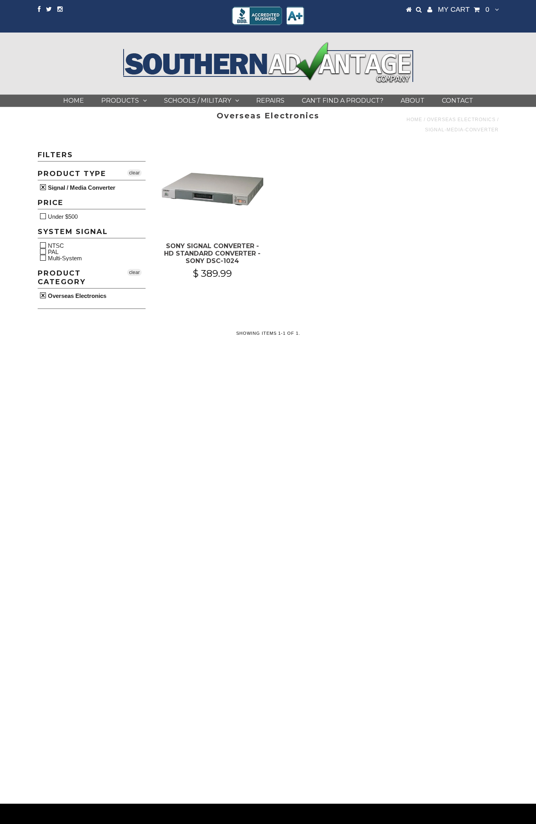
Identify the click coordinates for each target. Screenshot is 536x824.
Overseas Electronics (461, 119)
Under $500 (62, 216)
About (413, 100)
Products (120, 100)
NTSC (55, 245)
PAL (52, 252)
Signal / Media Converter (80, 187)
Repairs (270, 100)
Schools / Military (197, 100)
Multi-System (64, 258)
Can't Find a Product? (342, 100)
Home (73, 100)
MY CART (463, 9)
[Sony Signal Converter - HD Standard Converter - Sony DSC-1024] (212, 191)
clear (134, 173)
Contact (457, 100)
